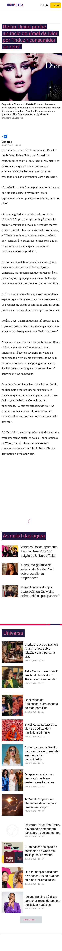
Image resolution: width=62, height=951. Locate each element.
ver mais (29, 919)
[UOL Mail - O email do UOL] (42, 5)
